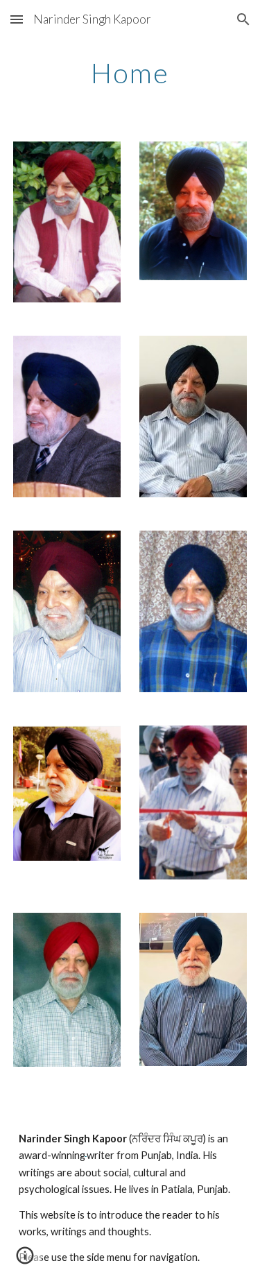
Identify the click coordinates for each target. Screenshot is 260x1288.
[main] (130, 73)
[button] (16, 19)
